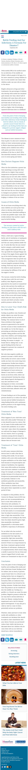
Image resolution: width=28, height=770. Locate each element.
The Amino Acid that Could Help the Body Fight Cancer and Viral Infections (13, 732)
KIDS (2, 35)
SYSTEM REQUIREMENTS (7, 753)
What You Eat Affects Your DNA (12, 684)
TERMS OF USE (4, 752)
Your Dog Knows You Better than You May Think (12, 708)
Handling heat (14, 657)
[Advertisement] (14, 15)
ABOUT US (3, 749)
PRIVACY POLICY (5, 750)
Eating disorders (14, 654)
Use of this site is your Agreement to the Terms (12, 758)
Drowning (14, 651)
